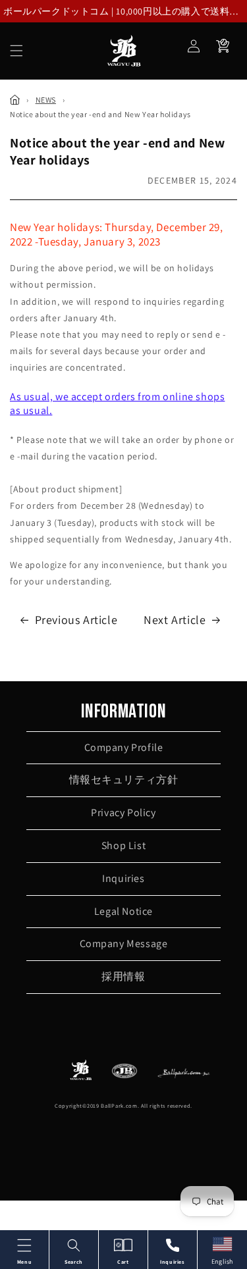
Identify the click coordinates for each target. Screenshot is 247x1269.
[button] (16, 50)
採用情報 (123, 976)
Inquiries (123, 878)
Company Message (124, 943)
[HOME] (15, 100)
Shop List (123, 845)
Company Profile (123, 747)
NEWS (46, 100)
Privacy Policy (123, 812)
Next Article (175, 619)
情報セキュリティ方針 (123, 780)
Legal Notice (123, 911)
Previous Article (76, 619)
